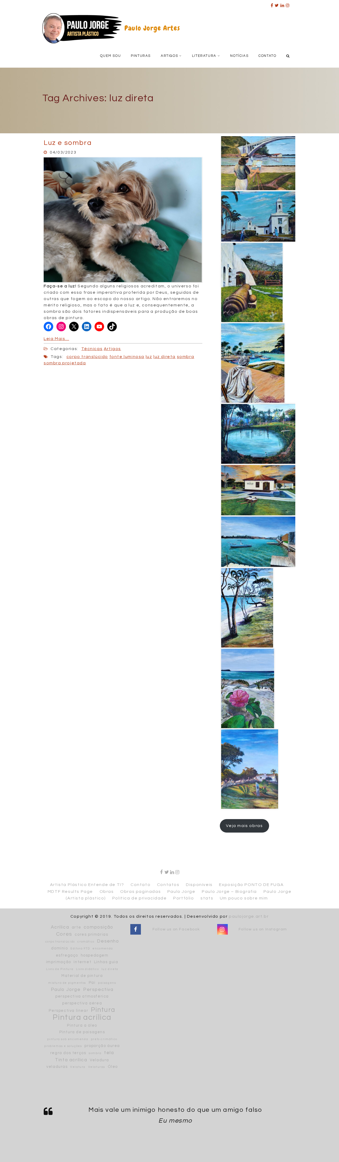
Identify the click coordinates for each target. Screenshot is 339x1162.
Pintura (103, 1010)
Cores (64, 934)
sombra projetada (65, 363)
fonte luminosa (126, 357)
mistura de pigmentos (67, 982)
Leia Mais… (56, 339)
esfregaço (67, 955)
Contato (267, 56)
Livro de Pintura (60, 969)
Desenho (108, 941)
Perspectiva (98, 989)
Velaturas (96, 1066)
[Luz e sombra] (123, 219)
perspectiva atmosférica (82, 996)
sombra (185, 357)
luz (149, 357)
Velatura (78, 1066)
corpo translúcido (87, 357)
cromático (85, 941)
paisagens (107, 982)
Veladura (99, 1060)
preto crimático (104, 1039)
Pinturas (141, 56)
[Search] (288, 55)
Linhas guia (106, 962)
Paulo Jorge (181, 891)
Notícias (239, 56)
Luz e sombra (68, 142)
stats (206, 898)
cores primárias (91, 934)
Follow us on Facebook (176, 929)
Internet (82, 962)
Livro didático (87, 969)
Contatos (168, 885)
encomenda (102, 948)
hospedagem (95, 955)
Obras (107, 891)
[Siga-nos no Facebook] (272, 3)
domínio (59, 948)
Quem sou (110, 56)
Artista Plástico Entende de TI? (87, 885)
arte (76, 927)
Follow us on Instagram (263, 929)
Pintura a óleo (82, 1025)
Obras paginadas (140, 891)
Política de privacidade (139, 898)
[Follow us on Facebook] (135, 929)
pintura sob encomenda (67, 1039)
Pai (92, 983)
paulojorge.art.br (249, 916)
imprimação (58, 962)
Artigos (169, 56)
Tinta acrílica (71, 1060)
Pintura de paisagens (82, 1032)
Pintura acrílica (82, 1017)
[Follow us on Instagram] (288, 3)
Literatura (204, 56)
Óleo (113, 1067)
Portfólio (183, 898)
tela (109, 1052)
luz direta (164, 357)
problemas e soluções (63, 1046)
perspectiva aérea (82, 1003)
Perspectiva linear (68, 1011)
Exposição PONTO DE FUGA (251, 885)
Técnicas (91, 349)
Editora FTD (80, 948)
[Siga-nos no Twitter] (277, 3)
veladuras (57, 1067)
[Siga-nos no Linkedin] (282, 3)
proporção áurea (102, 1046)
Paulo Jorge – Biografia (229, 891)
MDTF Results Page (70, 891)
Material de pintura (82, 976)
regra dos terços (68, 1053)
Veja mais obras (244, 826)
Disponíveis (199, 885)
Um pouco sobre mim (244, 898)
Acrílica (60, 927)
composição (98, 927)
